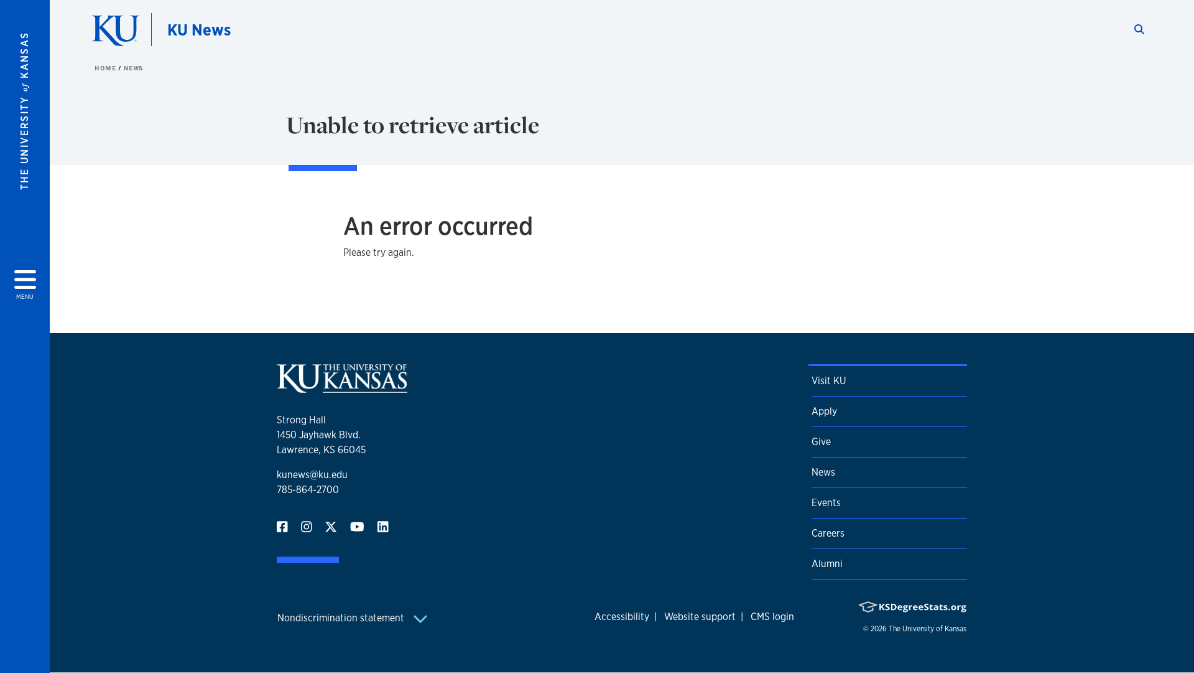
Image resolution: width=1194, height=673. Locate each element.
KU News (199, 29)
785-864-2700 (308, 489)
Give (821, 441)
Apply (824, 411)
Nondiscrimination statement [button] (342, 617)
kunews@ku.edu (312, 474)
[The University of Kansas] (342, 387)
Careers (828, 533)
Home (106, 68)
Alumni (827, 563)
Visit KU (829, 380)
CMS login (772, 616)
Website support (700, 616)
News (134, 68)
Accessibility (622, 616)
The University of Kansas (927, 629)
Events (826, 502)
